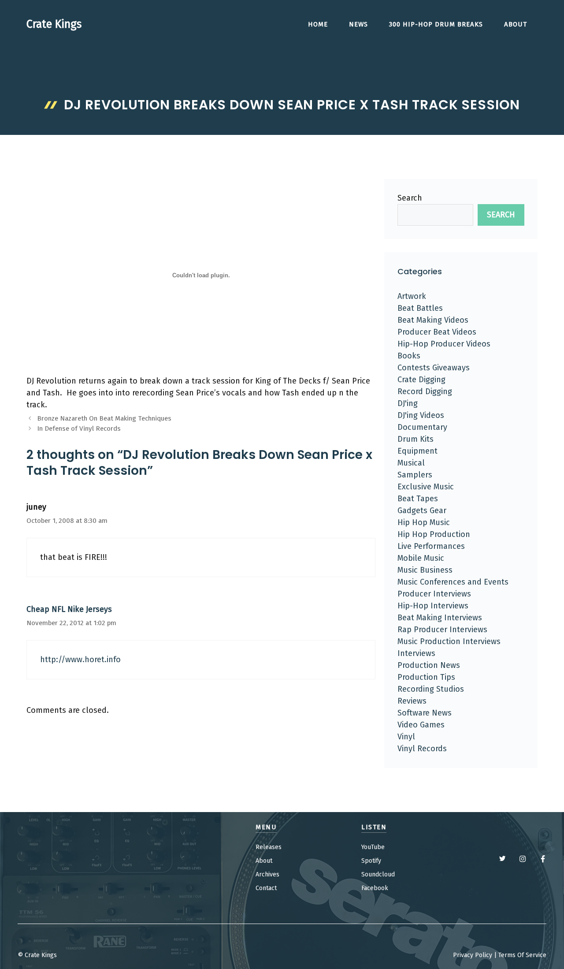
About (515, 24)
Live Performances (431, 546)
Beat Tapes (417, 498)
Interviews (416, 653)
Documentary (422, 427)
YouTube (373, 847)
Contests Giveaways (433, 368)
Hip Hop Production (433, 534)
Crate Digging (421, 379)
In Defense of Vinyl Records (79, 428)
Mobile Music (420, 558)
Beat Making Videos (432, 320)
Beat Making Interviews (439, 617)
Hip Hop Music (423, 522)
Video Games (421, 725)
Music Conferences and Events (452, 582)
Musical (411, 463)
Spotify (371, 861)
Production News (428, 665)
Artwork (411, 296)
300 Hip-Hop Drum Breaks (436, 24)
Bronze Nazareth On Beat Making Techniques (104, 418)
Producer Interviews (434, 594)
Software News (424, 713)
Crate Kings (54, 24)
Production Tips (426, 677)
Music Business (425, 570)
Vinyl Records (422, 748)
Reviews (412, 701)
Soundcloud (378, 874)
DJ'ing (407, 403)
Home (318, 24)
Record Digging (424, 391)
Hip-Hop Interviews (432, 606)
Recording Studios (430, 689)
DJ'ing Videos (420, 415)
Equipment (417, 451)
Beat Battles (420, 308)
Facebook (374, 888)
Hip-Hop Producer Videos (443, 344)
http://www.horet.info (80, 659)
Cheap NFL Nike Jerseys (69, 609)
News (358, 24)
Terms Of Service (522, 955)
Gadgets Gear (421, 510)
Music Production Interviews (449, 641)
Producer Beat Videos (436, 332)
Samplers (414, 475)
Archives (267, 874)
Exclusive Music (425, 487)
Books (408, 356)
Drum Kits (415, 439)
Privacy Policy (472, 955)
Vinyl (406, 737)
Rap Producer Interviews (442, 629)
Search (409, 198)
